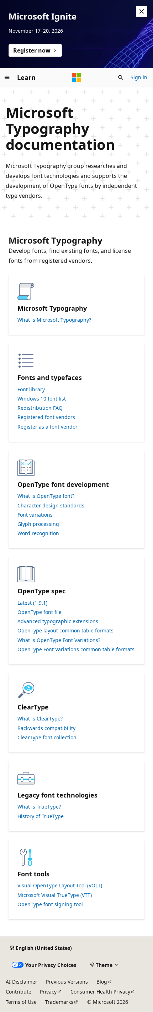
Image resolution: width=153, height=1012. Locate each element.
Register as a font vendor (47, 427)
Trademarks (59, 1002)
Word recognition (38, 533)
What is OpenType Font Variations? (58, 640)
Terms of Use (21, 1002)
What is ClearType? (40, 719)
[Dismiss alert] (141, 11)
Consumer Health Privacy (100, 991)
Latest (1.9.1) (32, 603)
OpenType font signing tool (50, 904)
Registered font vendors (46, 417)
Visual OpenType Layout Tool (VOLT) (59, 885)
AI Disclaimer (21, 981)
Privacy (48, 991)
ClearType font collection (46, 737)
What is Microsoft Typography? (54, 320)
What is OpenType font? (45, 496)
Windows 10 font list (41, 399)
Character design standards (50, 505)
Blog (101, 981)
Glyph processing (38, 524)
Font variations (35, 515)
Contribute (18, 991)
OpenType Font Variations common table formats (75, 649)
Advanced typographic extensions (57, 621)
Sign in (139, 77)
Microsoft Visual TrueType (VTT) (54, 895)
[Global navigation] (7, 77)
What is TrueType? (39, 807)
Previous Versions (67, 981)
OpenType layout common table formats (65, 630)
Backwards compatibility (46, 728)
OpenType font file (39, 612)
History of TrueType (40, 816)
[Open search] (121, 77)
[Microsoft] (76, 77)
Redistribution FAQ (40, 408)
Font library (31, 389)
